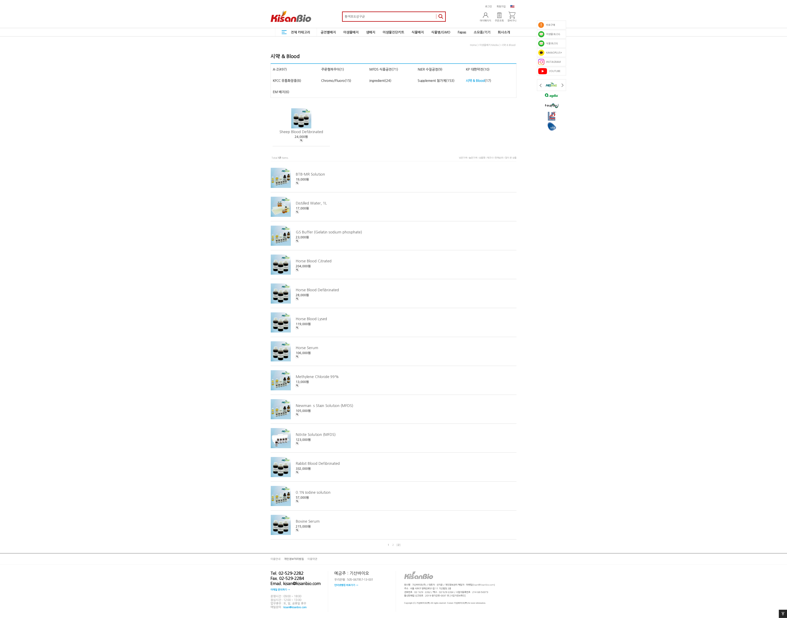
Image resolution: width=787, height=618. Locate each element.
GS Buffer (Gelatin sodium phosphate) (329, 232)
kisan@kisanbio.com (295, 607)
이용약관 (312, 559)
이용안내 (275, 559)
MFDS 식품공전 (380, 69)
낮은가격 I (464, 158)
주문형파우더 (330, 69)
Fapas (462, 32)
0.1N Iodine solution (313, 492)
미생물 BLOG (552, 34)
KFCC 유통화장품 (285, 80)
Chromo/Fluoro (333, 80)
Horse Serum (307, 348)
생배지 (370, 32)
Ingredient (377, 80)
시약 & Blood (508, 45)
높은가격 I (474, 158)
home (473, 45)
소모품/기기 (482, 32)
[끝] (398, 545)
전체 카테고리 (300, 32)
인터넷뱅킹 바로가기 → (346, 585)
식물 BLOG (551, 43)
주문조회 (499, 20)
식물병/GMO (440, 32)
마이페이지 (485, 20)
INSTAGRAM (552, 62)
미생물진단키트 (393, 32)
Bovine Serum (308, 521)
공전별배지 (328, 32)
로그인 (488, 6)
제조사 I (491, 158)
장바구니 (511, 20)
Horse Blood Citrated (314, 261)
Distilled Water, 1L (311, 203)
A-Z (275, 69)
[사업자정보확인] (458, 596)
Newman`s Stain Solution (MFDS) (324, 406)
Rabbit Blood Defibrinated (318, 463)
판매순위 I (500, 158)
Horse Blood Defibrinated (317, 290)
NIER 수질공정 (428, 69)
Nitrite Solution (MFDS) (316, 434)
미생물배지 (351, 32)
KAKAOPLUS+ (553, 52)
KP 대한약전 (474, 69)
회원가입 (501, 6)
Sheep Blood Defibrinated (301, 132)
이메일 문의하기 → (280, 589)
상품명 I (483, 158)
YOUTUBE (554, 71)
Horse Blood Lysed (311, 319)
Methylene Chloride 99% (317, 377)
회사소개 (504, 32)
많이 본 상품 (510, 158)
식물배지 (418, 32)
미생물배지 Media (489, 45)
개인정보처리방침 (294, 559)
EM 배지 (279, 92)
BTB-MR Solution (310, 174)
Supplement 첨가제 (432, 80)
